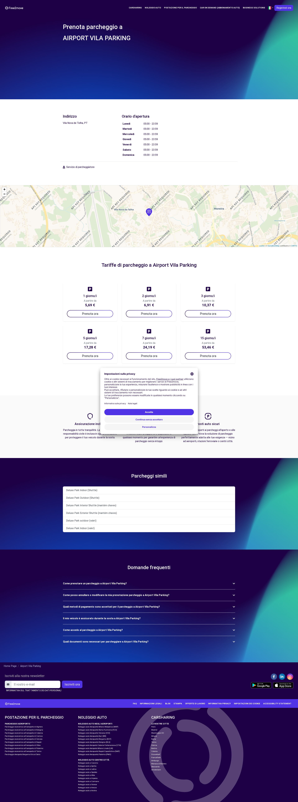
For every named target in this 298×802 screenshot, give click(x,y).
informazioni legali (151, 703)
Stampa (178, 703)
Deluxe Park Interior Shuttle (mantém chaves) (91, 505)
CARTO (294, 245)
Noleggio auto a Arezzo (87, 788)
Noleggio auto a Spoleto (87, 772)
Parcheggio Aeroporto (17, 724)
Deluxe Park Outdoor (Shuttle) (82, 497)
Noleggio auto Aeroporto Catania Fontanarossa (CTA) (99, 745)
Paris (153, 727)
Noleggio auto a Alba (86, 775)
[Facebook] (274, 677)
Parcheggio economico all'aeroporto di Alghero (24, 727)
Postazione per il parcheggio (180, 8)
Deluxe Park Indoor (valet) (80, 528)
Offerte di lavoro (195, 703)
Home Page (10, 666)
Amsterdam (156, 770)
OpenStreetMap (273, 245)
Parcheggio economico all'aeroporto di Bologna (24, 730)
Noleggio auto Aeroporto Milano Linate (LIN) (95, 748)
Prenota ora (90, 314)
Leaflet (261, 245)
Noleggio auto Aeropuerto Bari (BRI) (92, 736)
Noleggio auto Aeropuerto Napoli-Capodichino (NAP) (99, 751)
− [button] (4, 194)
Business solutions (254, 8)
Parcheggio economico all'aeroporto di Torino (23, 751)
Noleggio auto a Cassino (88, 763)
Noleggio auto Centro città (93, 760)
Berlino (154, 748)
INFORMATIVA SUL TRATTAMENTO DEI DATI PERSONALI (33, 690)
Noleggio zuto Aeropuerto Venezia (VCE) (94, 733)
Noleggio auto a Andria (87, 791)
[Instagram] (290, 677)
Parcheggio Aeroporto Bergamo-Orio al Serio (22, 754)
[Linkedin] (282, 677)
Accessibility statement (277, 703)
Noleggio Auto (153, 8)
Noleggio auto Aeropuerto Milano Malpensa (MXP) (98, 727)
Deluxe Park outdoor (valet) (81, 520)
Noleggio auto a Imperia (87, 778)
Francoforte (155, 758)
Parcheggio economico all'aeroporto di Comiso (24, 736)
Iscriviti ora (72, 684)
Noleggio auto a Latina (87, 769)
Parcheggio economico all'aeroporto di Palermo (24, 748)
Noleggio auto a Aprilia (87, 766)
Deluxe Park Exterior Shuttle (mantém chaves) (91, 513)
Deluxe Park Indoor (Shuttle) (81, 490)
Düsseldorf (155, 754)
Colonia (154, 751)
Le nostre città (160, 724)
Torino (153, 742)
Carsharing (135, 8)
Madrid (154, 730)
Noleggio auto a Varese (87, 785)
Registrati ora (283, 7)
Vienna (154, 745)
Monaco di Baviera (158, 764)
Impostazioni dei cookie (247, 703)
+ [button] (4, 189)
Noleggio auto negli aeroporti (95, 724)
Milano (154, 736)
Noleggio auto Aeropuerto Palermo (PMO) (94, 754)
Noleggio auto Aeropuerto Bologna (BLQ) (94, 742)
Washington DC (157, 733)
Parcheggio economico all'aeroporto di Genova (23, 739)
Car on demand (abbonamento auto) (220, 8)
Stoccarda (155, 767)
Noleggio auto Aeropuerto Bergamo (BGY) (94, 739)
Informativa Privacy (219, 703)
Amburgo (155, 761)
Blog (167, 703)
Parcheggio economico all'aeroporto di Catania (24, 733)
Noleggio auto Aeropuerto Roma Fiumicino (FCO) (97, 730)
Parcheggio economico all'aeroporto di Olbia (23, 745)
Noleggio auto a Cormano (88, 781)
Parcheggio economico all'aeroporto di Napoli (23, 742)
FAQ (135, 703)
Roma (153, 739)
